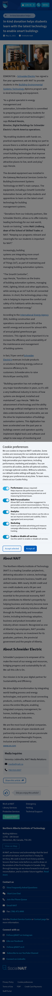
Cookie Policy (21, 479)
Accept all (30, 548)
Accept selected (12, 548)
